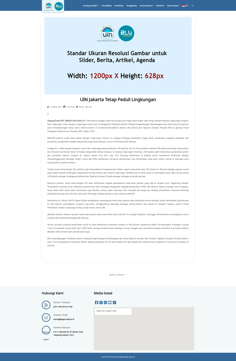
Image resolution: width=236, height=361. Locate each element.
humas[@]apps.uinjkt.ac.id (63, 319)
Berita (81, 107)
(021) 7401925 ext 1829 (62, 306)
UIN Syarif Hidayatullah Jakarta (121, 357)
